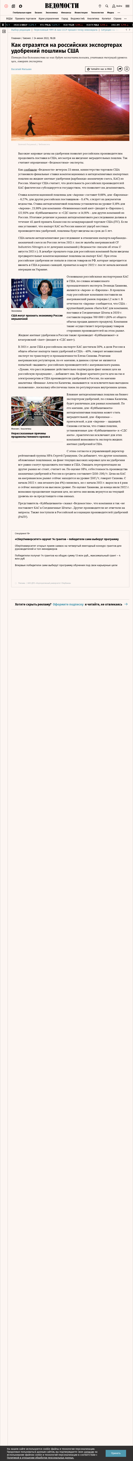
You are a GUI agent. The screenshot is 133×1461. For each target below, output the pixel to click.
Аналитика (93, 18)
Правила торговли (25, 18)
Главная (16, 38)
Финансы (66, 12)
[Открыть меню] (127, 6)
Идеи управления (49, 18)
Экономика (52, 12)
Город (64, 18)
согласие (89, 1451)
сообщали (30, 169)
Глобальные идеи (22, 12)
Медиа (110, 12)
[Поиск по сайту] (107, 6)
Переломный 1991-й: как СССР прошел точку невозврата (65, 29)
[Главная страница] (62, 6)
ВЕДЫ (9, 18)
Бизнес (38, 12)
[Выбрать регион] (100, 6)
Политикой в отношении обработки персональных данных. (40, 1457)
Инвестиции (81, 12)
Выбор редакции (20, 29)
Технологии (97, 12)
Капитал (106, 18)
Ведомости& (78, 18)
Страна (117, 18)
